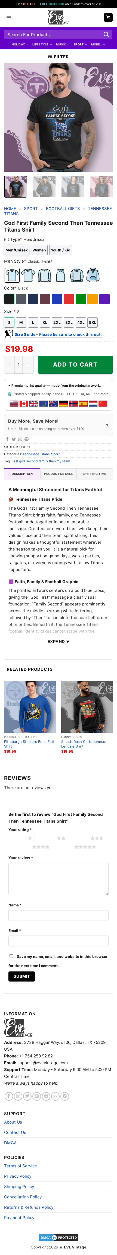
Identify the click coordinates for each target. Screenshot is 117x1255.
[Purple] (104, 299)
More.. (96, 44)
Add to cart (75, 364)
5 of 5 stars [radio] (63, 847)
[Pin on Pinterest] (26, 439)
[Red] (69, 299)
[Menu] (8, 17)
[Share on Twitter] (14, 439)
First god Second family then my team (40, 461)
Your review (20, 858)
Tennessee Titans (36, 454)
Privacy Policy (17, 1176)
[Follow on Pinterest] (46, 1096)
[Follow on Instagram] (18, 1096)
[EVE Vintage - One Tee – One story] (58, 17)
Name (15, 905)
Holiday (18, 44)
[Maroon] (45, 299)
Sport (78, 44)
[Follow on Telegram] (64, 1096)
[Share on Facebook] (7, 439)
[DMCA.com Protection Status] (58, 1237)
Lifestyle (40, 44)
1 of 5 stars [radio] (17, 838)
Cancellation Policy (23, 1196)
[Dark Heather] (21, 299)
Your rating (20, 830)
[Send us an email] (36, 1096)
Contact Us (15, 1132)
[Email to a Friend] (20, 439)
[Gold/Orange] (92, 299)
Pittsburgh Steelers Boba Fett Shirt (29, 743)
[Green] (81, 299)
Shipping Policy (19, 1186)
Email (14, 930)
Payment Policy (19, 1217)
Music (61, 44)
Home (10, 208)
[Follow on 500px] (55, 1096)
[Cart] (108, 17)
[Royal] (57, 299)
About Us (13, 1122)
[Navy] (33, 299)
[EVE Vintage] (18, 1028)
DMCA (10, 1142)
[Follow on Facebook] (9, 1096)
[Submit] (106, 34)
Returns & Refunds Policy (28, 1207)
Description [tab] (22, 474)
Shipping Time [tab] (94, 474)
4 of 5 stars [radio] (21, 847)
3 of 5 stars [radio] (79, 838)
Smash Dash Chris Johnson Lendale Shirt (84, 743)
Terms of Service (20, 1165)
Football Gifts (63, 208)
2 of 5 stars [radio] (46, 838)
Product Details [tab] (58, 474)
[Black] (9, 299)
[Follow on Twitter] (27, 1096)
